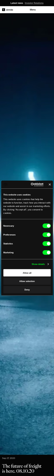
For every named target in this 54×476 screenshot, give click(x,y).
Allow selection (27, 281)
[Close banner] (50, 185)
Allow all (27, 273)
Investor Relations (34, 3)
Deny (27, 289)
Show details (38, 264)
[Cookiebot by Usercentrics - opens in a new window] (32, 184)
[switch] (46, 234)
